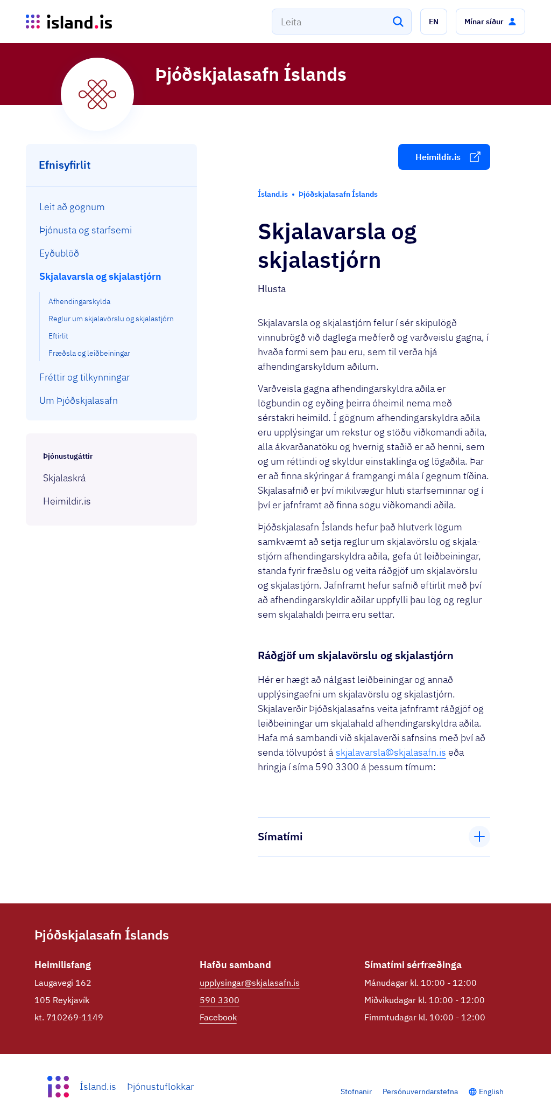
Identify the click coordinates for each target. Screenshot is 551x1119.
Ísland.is (98, 1086)
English (491, 1091)
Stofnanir (356, 1091)
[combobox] (342, 21)
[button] (433, 21)
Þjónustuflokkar (160, 1086)
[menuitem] (111, 206)
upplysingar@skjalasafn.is (250, 982)
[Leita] (398, 21)
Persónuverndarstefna (420, 1091)
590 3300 (219, 999)
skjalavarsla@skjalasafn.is (391, 752)
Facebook (218, 1017)
